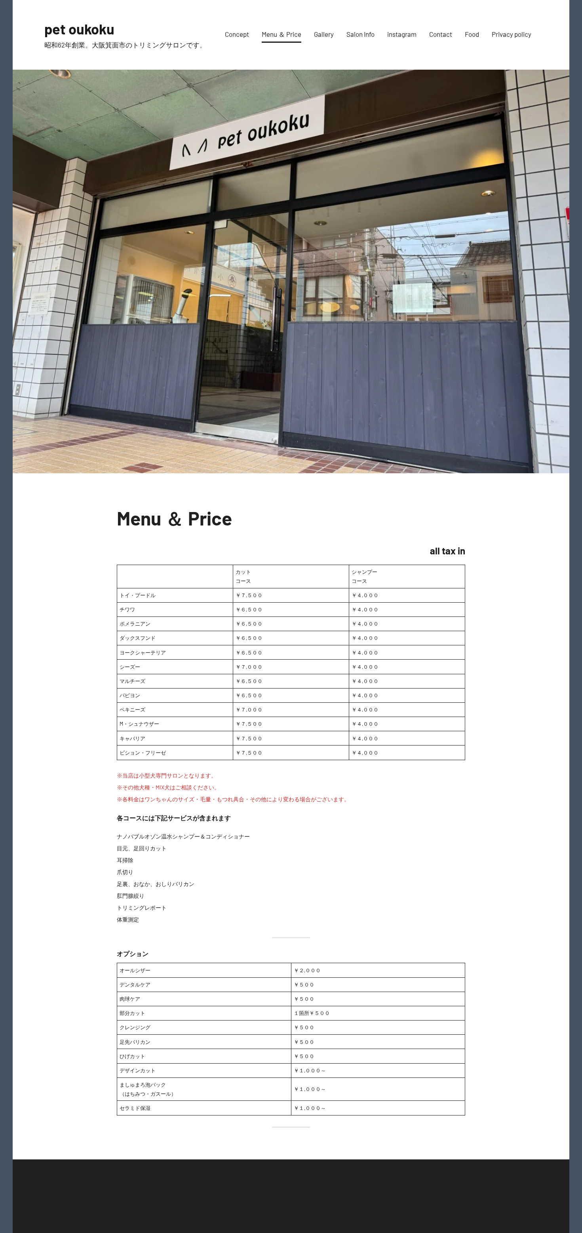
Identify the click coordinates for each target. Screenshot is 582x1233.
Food (472, 34)
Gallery (324, 34)
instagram (402, 34)
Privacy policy (511, 34)
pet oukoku (79, 28)
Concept (237, 34)
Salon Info (360, 34)
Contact (440, 34)
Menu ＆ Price (281, 34)
